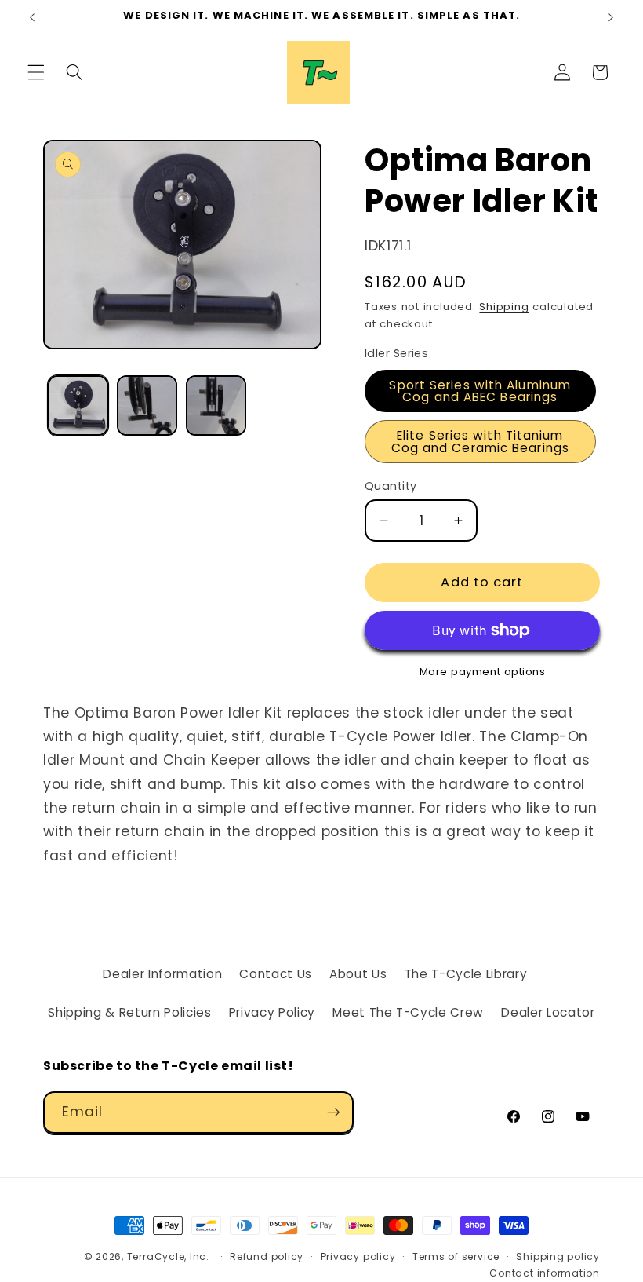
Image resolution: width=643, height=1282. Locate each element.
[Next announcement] (611, 17)
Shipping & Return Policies (129, 1012)
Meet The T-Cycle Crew (408, 1012)
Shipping (504, 306)
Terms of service (456, 1256)
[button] (36, 72)
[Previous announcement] (32, 17)
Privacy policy (358, 1256)
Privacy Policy (272, 1012)
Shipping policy (558, 1256)
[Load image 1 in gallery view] (78, 405)
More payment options (483, 671)
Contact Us (275, 974)
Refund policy (266, 1256)
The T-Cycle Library (466, 974)
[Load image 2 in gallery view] (147, 405)
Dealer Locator (547, 1012)
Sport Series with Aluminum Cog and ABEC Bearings (480, 391)
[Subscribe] (333, 1112)
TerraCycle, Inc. (168, 1256)
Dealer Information (162, 974)
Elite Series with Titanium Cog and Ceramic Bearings (480, 441)
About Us (358, 974)
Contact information (544, 1273)
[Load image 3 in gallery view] (216, 405)
